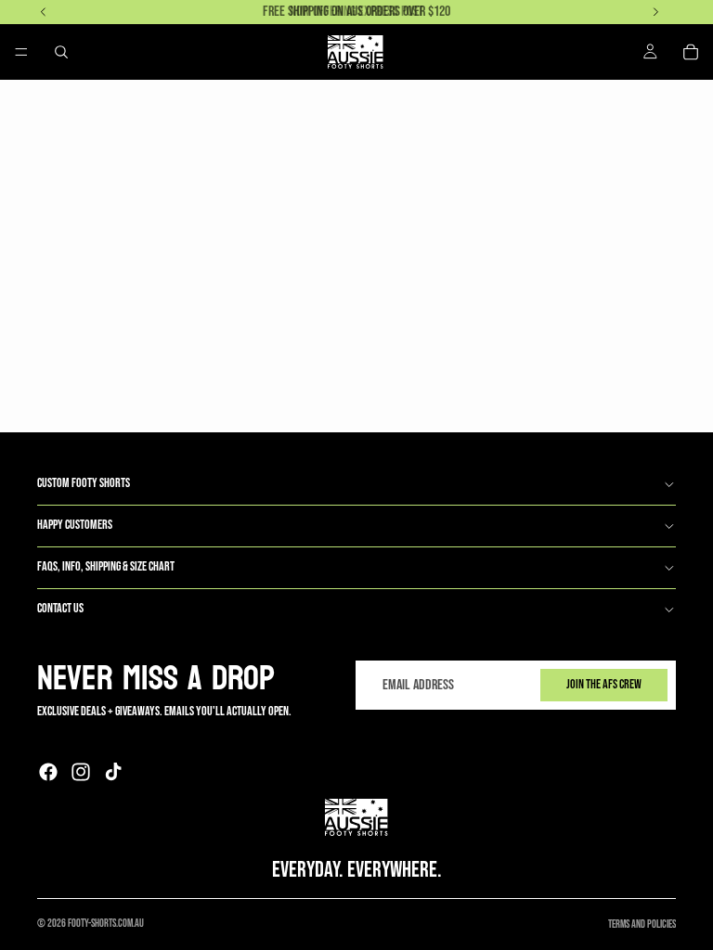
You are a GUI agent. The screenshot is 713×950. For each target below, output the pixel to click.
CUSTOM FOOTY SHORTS (83, 483)
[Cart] (690, 52)
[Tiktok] (113, 772)
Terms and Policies (642, 924)
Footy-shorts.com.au (106, 924)
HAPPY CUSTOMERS (74, 525)
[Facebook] (48, 772)
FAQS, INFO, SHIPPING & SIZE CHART (106, 566)
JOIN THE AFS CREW (604, 684)
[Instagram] (81, 772)
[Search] (61, 52)
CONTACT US (60, 608)
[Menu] (21, 52)
